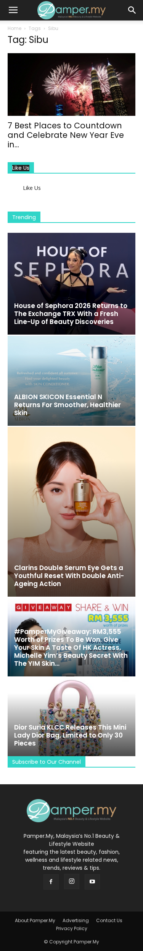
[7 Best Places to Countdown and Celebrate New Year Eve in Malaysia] (71, 84)
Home (14, 28)
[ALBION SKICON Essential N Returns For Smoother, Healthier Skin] (71, 381)
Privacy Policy (71, 928)
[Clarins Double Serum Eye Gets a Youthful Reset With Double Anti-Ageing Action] (71, 512)
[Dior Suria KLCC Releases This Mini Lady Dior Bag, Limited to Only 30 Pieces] (71, 717)
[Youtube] (92, 881)
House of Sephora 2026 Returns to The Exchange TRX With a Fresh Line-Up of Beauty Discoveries (70, 313)
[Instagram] (71, 881)
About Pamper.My (35, 920)
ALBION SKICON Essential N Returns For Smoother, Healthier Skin (67, 404)
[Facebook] (51, 881)
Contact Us (109, 920)
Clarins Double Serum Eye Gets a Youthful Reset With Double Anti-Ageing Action (69, 575)
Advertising (76, 920)
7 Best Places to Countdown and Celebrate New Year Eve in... (66, 135)
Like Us (20, 168)
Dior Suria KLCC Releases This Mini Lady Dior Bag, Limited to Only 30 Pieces (70, 735)
